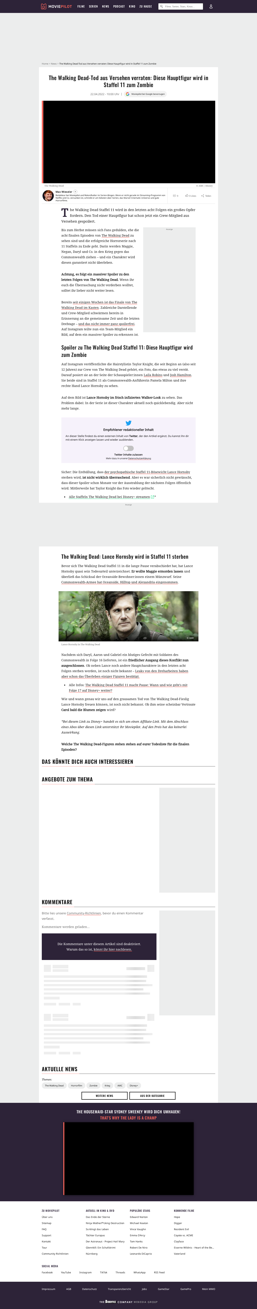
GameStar (163, 1289)
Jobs (144, 1289)
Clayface (179, 1241)
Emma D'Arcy (137, 1235)
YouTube (66, 1272)
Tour (44, 1247)
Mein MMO (208, 1289)
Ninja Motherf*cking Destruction (105, 1223)
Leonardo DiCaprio (141, 1253)
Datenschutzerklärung (139, 458)
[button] (190, 196)
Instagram (85, 1272)
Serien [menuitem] (93, 6)
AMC (119, 1085)
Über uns (47, 1217)
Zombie (93, 1085)
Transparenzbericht (119, 1289)
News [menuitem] (105, 6)
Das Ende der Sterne (98, 1217)
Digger (178, 1223)
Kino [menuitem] (132, 6)
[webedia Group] (128, 1302)
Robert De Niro (138, 1247)
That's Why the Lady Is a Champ (128, 1117)
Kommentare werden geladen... (66, 927)
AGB (68, 1289)
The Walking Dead (115, 235)
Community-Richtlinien (84, 913)
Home (45, 63)
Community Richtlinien (55, 1253)
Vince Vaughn (138, 1229)
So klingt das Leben (97, 1229)
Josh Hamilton (180, 375)
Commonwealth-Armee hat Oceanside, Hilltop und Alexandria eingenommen (119, 582)
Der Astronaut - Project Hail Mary (105, 1241)
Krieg (107, 1085)
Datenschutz (89, 1289)
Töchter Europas (95, 1235)
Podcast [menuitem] (119, 6)
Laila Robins (153, 375)
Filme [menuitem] (81, 6)
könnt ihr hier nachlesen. (113, 949)
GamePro (185, 1289)
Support (46, 1235)
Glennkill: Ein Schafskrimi (101, 1247)
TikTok (103, 1272)
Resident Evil (181, 1229)
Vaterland (179, 1253)
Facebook (47, 1272)
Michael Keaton (139, 1223)
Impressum (48, 1289)
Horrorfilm (76, 1085)
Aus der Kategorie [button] (152, 1096)
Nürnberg (92, 1253)
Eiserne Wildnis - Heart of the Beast (194, 1247)
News (54, 63)
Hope (177, 1217)
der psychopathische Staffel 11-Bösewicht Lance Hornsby (147, 472)
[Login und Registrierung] (211, 6)
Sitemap (46, 1223)
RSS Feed (159, 1272)
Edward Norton (139, 1217)
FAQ (44, 1229)
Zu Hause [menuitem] (146, 6)
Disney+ (134, 1085)
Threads (120, 1272)
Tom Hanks (136, 1241)
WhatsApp (140, 1272)
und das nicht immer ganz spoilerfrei (106, 324)
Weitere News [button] (104, 1096)
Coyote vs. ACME (183, 1235)
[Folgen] (75, 192)
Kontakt (46, 1241)
